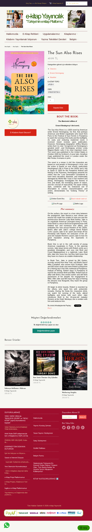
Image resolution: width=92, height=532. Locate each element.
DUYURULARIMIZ (12, 412)
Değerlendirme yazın (46, 331)
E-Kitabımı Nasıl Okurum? (20, 132)
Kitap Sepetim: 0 (58, 3)
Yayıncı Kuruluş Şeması (42, 426)
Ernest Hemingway (57, 73)
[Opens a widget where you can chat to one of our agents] (83, 528)
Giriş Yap (29, 3)
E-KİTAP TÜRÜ (53, 82)
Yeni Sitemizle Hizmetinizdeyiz (16, 466)
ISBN (50, 89)
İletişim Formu (38, 456)
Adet (49, 97)
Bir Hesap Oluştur (40, 3)
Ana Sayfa (15, 46)
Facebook (68, 427)
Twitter (64, 427)
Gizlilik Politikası (39, 448)
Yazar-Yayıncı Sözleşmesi (43, 433)
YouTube (73, 427)
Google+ (82, 427)
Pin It (49, 308)
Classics (53, 69)
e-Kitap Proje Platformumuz (15, 477)
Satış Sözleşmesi (39, 441)
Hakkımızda (37, 418)
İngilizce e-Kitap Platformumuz (16, 488)
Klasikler (53, 77)
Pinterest (78, 427)
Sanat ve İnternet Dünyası (14, 458)
